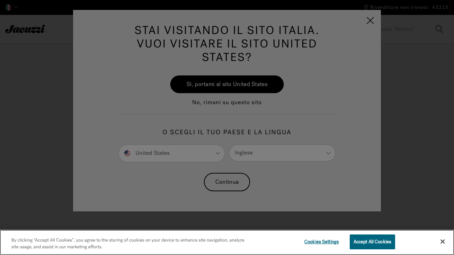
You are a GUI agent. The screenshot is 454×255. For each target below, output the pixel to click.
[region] (227, 242)
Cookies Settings (321, 242)
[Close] (442, 241)
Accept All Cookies (372, 242)
